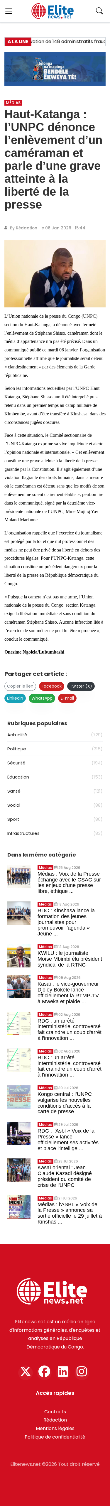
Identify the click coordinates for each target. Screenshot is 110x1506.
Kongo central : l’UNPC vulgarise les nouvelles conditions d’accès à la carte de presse (65, 1102)
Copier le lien (20, 686)
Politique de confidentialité (55, 1437)
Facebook (52, 686)
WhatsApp (42, 698)
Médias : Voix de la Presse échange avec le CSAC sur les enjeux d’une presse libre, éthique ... (69, 882)
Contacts (55, 1411)
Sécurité (55, 763)
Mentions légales (55, 1428)
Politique (55, 749)
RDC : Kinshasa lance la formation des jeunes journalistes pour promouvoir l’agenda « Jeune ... (66, 922)
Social (55, 805)
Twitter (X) (81, 686)
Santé (55, 791)
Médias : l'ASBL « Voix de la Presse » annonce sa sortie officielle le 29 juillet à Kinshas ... (70, 1213)
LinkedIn (15, 698)
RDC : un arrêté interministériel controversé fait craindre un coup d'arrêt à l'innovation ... (69, 1029)
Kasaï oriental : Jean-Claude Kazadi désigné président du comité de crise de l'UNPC (65, 1176)
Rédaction (55, 1420)
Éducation (55, 777)
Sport (55, 819)
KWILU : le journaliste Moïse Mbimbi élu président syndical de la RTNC (70, 959)
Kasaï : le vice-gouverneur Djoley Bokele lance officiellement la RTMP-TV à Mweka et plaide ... (68, 992)
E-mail (67, 698)
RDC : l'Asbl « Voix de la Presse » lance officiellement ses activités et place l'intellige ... (68, 1139)
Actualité (55, 735)
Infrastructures (55, 833)
